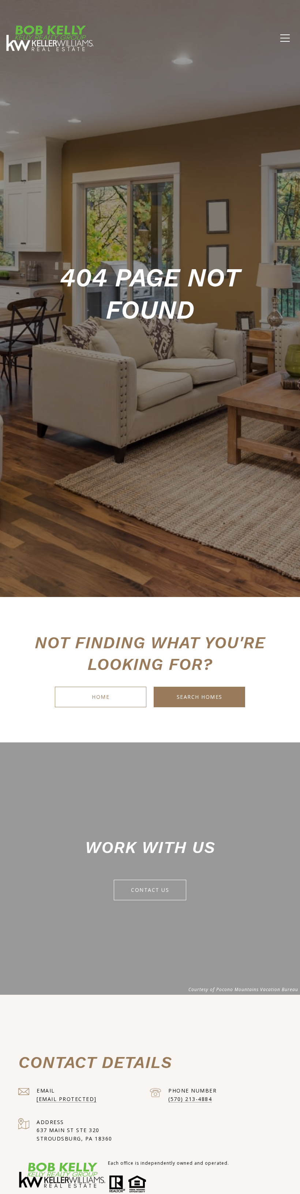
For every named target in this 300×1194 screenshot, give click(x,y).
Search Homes (199, 696)
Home (100, 696)
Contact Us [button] (150, 889)
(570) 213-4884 (190, 1098)
